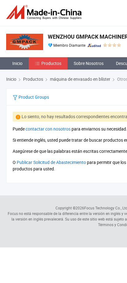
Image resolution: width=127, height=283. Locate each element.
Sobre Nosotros (89, 63)
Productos (51, 63)
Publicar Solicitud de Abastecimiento (51, 162)
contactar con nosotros (48, 129)
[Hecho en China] (45, 12)
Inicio (17, 63)
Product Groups (33, 97)
